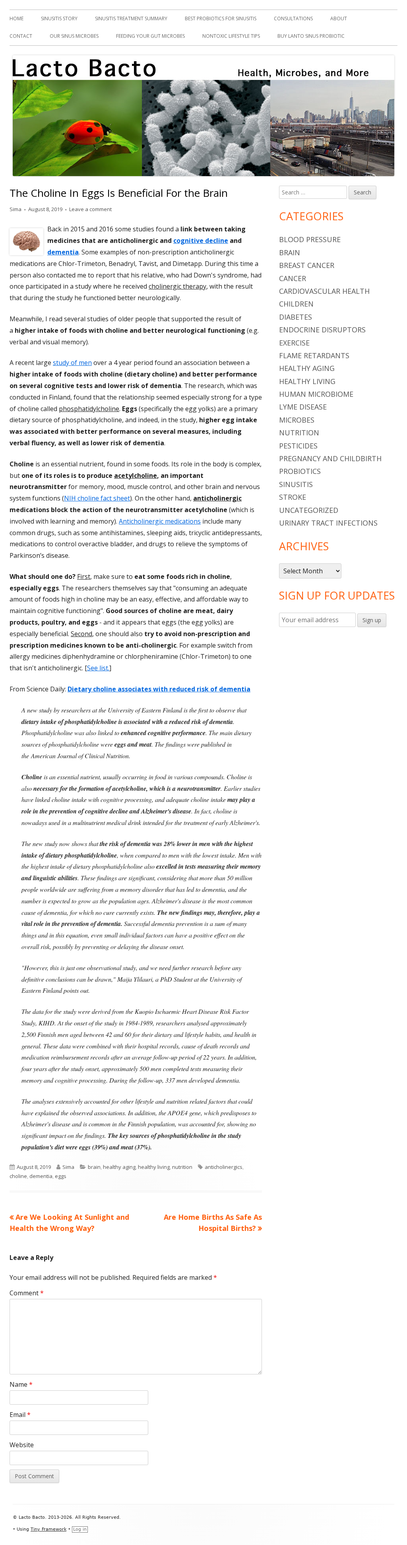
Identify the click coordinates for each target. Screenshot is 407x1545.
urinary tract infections (328, 523)
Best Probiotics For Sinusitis (220, 18)
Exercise (294, 342)
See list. (98, 668)
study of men (72, 362)
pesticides (298, 445)
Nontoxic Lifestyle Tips (231, 36)
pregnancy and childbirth (330, 458)
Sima (15, 209)
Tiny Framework (48, 1529)
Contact (21, 36)
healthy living (154, 1166)
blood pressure (310, 239)
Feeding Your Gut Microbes (150, 36)
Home (16, 18)
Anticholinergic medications (160, 521)
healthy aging (119, 1166)
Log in (80, 1529)
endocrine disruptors (322, 329)
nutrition (182, 1166)
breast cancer (306, 265)
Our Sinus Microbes (74, 36)
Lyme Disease (303, 406)
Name (21, 1384)
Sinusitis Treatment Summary (131, 18)
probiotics (300, 471)
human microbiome (316, 394)
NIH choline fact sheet (97, 498)
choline (18, 1176)
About (338, 18)
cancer (292, 278)
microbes (296, 420)
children (296, 304)
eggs (60, 1176)
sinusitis (296, 484)
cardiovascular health (324, 291)
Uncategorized (308, 510)
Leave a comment (90, 209)
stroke (292, 497)
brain (94, 1166)
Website (22, 1444)
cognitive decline (200, 240)
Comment (27, 1293)
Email (20, 1414)
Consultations (293, 18)
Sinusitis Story (59, 18)
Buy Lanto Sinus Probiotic (311, 36)
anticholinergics (223, 1166)
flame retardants (314, 355)
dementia (63, 252)
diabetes (295, 317)
